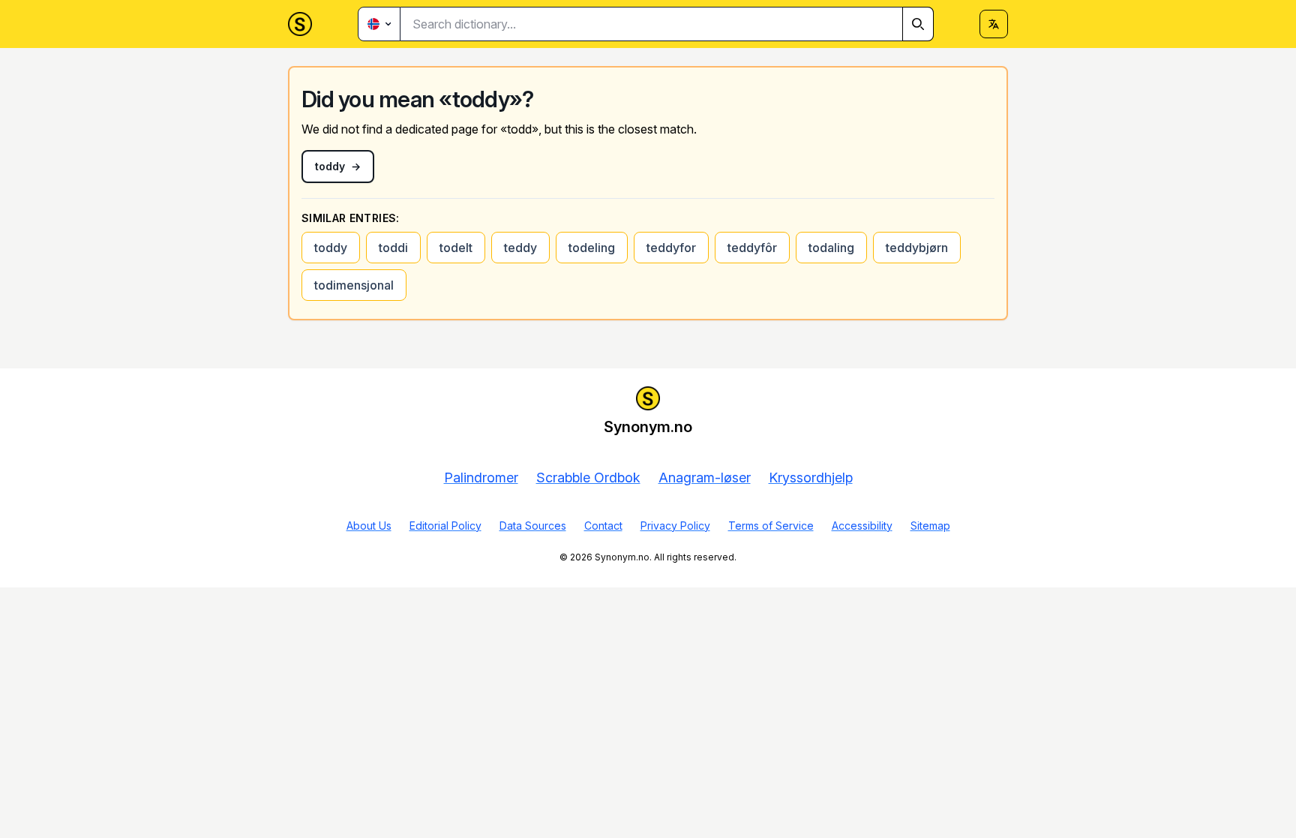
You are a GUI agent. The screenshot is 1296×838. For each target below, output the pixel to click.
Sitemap (930, 525)
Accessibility (862, 525)
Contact (603, 525)
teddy (520, 247)
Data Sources (533, 525)
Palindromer (481, 477)
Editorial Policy (446, 525)
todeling (591, 247)
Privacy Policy (675, 525)
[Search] (918, 24)
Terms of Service (771, 525)
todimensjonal (354, 285)
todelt (456, 247)
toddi (393, 247)
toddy (330, 247)
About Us (369, 525)
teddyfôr (752, 247)
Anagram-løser (704, 477)
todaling (831, 247)
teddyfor (671, 247)
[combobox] (667, 24)
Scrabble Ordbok (588, 477)
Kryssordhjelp (811, 477)
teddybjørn (917, 247)
